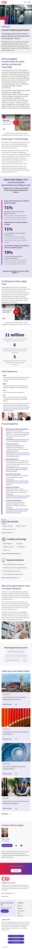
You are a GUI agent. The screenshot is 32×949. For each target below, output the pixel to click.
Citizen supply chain (7, 287)
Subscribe (4, 911)
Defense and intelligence (12, 660)
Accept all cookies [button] (16, 936)
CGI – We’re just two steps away (15, 306)
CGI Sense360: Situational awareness (12, 571)
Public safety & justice (12, 459)
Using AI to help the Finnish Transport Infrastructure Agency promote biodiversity (17, 482)
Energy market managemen (13, 445)
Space (24, 660)
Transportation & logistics (13, 474)
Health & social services (12, 487)
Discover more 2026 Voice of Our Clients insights (16, 272)
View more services (7, 532)
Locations (20, 916)
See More (6, 814)
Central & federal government (16, 651)
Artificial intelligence (8, 543)
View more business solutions (10, 577)
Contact (16, 871)
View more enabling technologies (11, 553)
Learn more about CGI (7, 893)
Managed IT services (21, 526)
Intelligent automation (8, 547)
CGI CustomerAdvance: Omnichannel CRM (13, 574)
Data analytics (19, 543)
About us (20, 906)
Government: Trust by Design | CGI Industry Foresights (18, 117)
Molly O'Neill (5, 839)
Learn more (27, 135)
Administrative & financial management (17, 429)
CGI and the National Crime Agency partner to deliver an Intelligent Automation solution (17, 469)
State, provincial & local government (16, 656)
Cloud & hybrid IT (21, 547)
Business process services (9, 529)
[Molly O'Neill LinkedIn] (16, 845)
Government (6, 26)
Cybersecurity (6, 550)
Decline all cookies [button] (16, 942)
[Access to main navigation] (29, 2)
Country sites (21, 911)
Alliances (20, 908)
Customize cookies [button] (16, 939)
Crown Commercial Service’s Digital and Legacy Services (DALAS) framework (16, 408)
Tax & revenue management (14, 500)
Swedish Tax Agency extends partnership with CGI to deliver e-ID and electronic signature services (17, 510)
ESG (19, 913)
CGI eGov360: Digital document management (13, 564)
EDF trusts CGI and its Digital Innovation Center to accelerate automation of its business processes (18, 454)
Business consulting (8, 526)
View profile (7, 845)
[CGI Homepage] (4, 2)
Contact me (21, 845)
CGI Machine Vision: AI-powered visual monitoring (14, 567)
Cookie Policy (5, 947)
